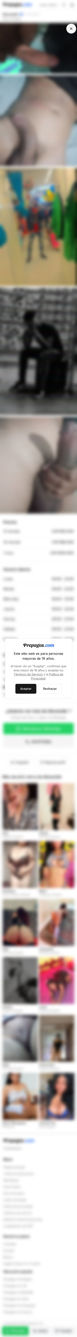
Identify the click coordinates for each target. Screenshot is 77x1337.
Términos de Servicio (28, 674)
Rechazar (50, 688)
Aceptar (25, 688)
